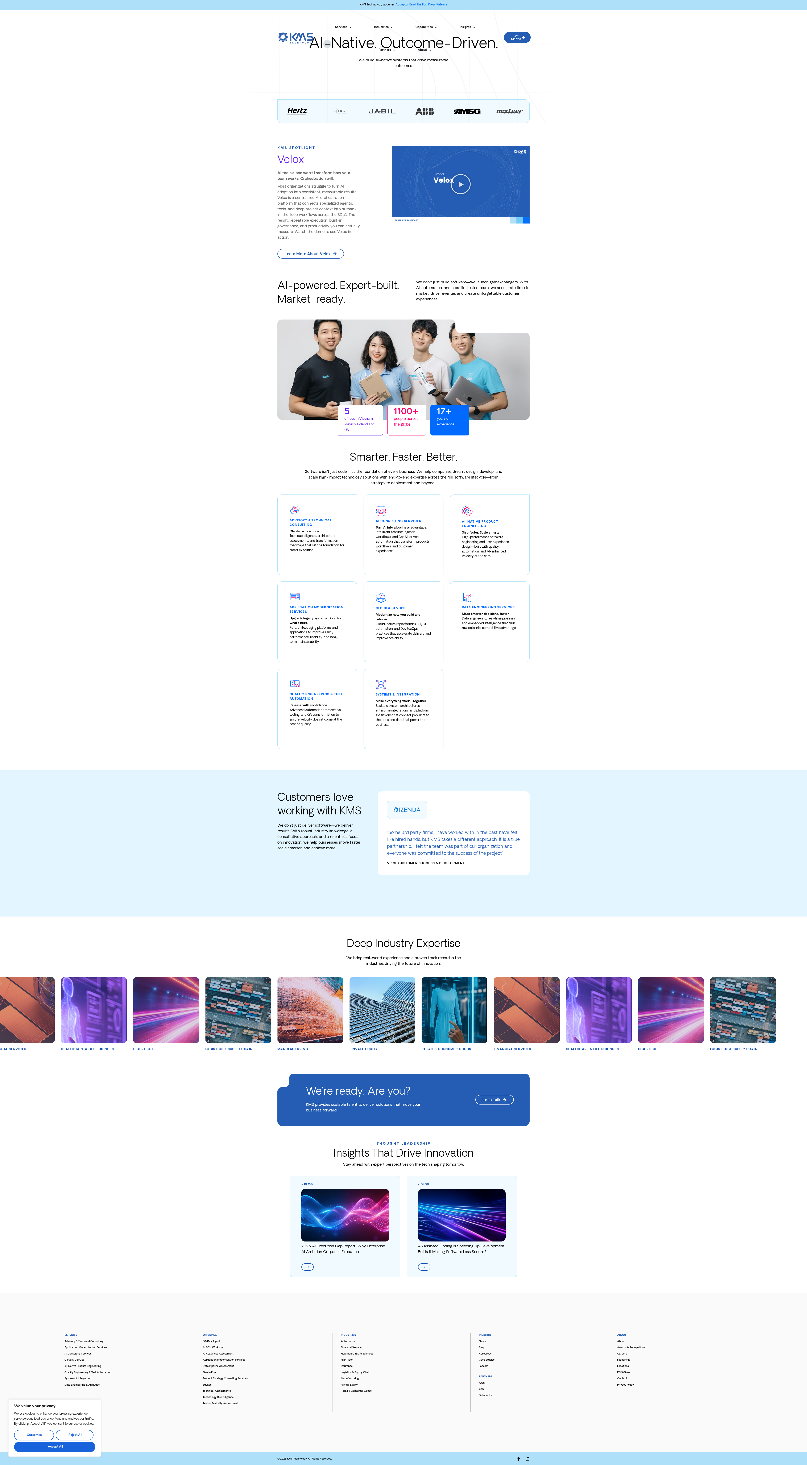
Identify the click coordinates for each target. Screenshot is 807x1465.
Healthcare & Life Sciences (357, 1354)
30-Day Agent (211, 1341)
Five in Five (209, 1372)
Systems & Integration (78, 1378)
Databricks (485, 1395)
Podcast (483, 1366)
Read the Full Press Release (428, 4)
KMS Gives (623, 1372)
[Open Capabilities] (436, 27)
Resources (485, 1354)
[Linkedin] (527, 1459)
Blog (308, 1184)
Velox (290, 160)
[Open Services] (350, 27)
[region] (54, 1428)
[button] (460, 185)
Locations (623, 1366)
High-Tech (347, 1360)
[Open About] (430, 50)
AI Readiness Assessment (218, 1354)
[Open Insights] (474, 27)
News (482, 1341)
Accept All (55, 1446)
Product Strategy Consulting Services (225, 1378)
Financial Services (352, 1347)
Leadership (623, 1360)
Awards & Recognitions (631, 1347)
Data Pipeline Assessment (218, 1366)
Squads (207, 1385)
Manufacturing (350, 1378)
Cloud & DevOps (74, 1360)
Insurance (347, 1366)
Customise (34, 1435)
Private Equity (349, 1385)
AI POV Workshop (213, 1347)
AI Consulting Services (78, 1354)
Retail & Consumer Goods (356, 1391)
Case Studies (486, 1360)
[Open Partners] (394, 50)
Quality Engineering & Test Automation (88, 1372)
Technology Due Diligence (218, 1397)
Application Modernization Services (86, 1347)
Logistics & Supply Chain (355, 1372)
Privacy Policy (625, 1385)
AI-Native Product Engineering (83, 1366)
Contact (622, 1378)
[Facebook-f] (519, 1459)
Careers (622, 1354)
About (621, 1341)
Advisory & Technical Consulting (84, 1341)
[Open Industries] (392, 27)
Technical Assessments (217, 1391)
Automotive (348, 1341)
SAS (481, 1389)
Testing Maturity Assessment (220, 1403)
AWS (482, 1383)
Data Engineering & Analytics (82, 1385)
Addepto (401, 4)
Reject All (75, 1435)
